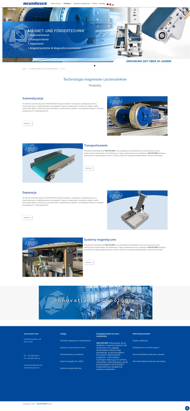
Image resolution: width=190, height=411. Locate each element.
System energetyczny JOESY (72, 361)
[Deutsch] (108, 4)
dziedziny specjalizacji (81, 3)
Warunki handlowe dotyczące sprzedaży (149, 361)
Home (24, 69)
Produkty (67, 3)
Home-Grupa (55, 3)
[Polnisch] (113, 4)
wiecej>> (88, 168)
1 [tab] (95, 66)
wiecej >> (27, 123)
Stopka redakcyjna (140, 341)
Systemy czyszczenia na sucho (72, 348)
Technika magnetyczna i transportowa (75, 341)
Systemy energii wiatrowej (70, 368)
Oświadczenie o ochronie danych (146, 348)
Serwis (94, 3)
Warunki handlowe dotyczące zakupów (148, 354)
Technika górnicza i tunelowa (71, 354)
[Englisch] (110, 4)
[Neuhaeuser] (35, 3)
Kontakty (102, 3)
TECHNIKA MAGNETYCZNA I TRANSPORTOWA (43, 69)
